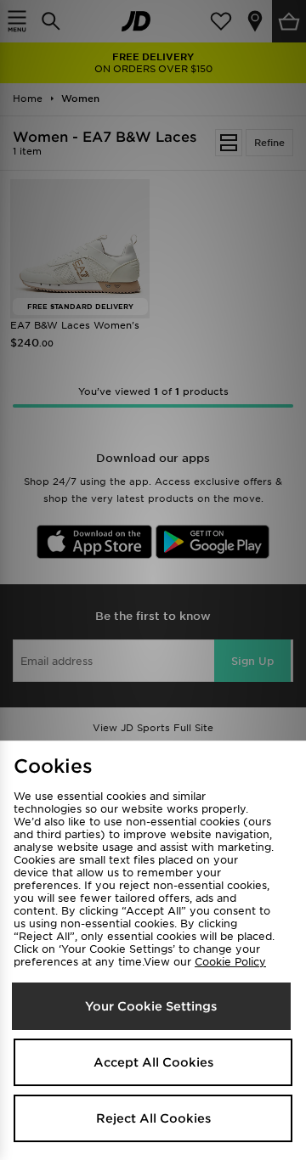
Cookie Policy (230, 961)
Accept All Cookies (153, 1062)
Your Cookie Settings (151, 1006)
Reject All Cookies (153, 1118)
